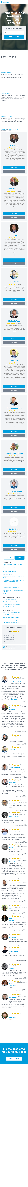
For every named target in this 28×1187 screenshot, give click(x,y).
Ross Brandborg (14, 189)
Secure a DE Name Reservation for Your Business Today (14, 584)
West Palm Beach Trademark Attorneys (11, 612)
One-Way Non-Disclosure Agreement (11, 587)
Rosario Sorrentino (14, 491)
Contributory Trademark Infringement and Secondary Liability (12, 568)
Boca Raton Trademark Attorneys (10, 620)
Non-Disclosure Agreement (8, 593)
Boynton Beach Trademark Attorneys (11, 617)
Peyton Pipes (14, 529)
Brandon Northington (14, 453)
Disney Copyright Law (7, 574)
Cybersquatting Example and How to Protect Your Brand (13, 577)
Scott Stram (14, 235)
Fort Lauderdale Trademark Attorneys (11, 622)
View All (9, 557)
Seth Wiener (15, 145)
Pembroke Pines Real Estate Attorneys (11, 604)
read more (22, 461)
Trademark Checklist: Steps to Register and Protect (12, 565)
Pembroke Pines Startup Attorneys (10, 599)
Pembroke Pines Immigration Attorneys (11, 601)
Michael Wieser (14, 321)
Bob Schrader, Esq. (14, 408)
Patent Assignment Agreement (9, 571)
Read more (14, 699)
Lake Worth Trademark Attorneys (10, 614)
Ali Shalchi (14, 282)
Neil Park (14, 360)
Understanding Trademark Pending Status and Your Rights (13, 591)
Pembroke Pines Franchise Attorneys (11, 606)
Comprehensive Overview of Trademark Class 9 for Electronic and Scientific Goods (13, 581)
